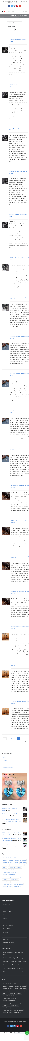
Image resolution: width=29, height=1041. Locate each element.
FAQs (4, 935)
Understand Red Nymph (8, 942)
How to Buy (5, 908)
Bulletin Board (6, 939)
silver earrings (5, 865)
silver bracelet (23, 862)
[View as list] (15, 29)
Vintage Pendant (6, 881)
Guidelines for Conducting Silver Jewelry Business (14, 961)
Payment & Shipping (7, 928)
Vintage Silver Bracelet (15, 881)
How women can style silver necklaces (12, 965)
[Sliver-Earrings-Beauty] (14, 773)
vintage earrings (6, 879)
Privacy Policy (6, 915)
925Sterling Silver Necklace (20, 860)
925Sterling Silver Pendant (8, 862)
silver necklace (13, 865)
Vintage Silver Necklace (18, 884)
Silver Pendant (21, 865)
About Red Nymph (7, 904)
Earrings (5, 760)
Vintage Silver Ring (17, 886)
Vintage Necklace (14, 879)
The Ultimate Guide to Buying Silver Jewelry (13, 958)
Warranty (5, 918)
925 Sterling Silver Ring (7, 857)
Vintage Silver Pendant (7, 886)
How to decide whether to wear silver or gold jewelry (13, 953)
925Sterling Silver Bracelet (19, 857)
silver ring (5, 867)
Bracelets (5, 764)
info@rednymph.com (17, 2)
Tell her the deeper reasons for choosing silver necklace (13, 972)
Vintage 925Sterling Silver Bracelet (10, 869)
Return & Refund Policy (8, 925)
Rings (4, 757)
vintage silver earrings (7, 884)
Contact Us (5, 932)
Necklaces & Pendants (8, 767)
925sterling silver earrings (8, 860)
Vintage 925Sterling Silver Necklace (10, 874)
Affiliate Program (7, 911)
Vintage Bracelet (21, 877)
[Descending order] (20, 22)
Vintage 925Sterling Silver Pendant (10, 877)
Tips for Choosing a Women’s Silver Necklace (13, 968)
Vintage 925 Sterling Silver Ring (15, 867)
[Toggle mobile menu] (26, 11)
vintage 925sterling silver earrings (9, 872)
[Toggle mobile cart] (23, 11)
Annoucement (6, 921)
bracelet (16, 862)
